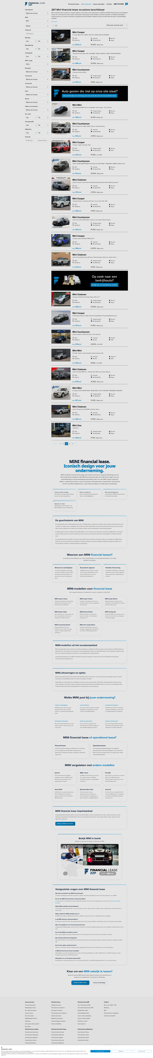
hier (5, 1055)
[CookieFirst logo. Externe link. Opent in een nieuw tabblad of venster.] (1, 1047)
